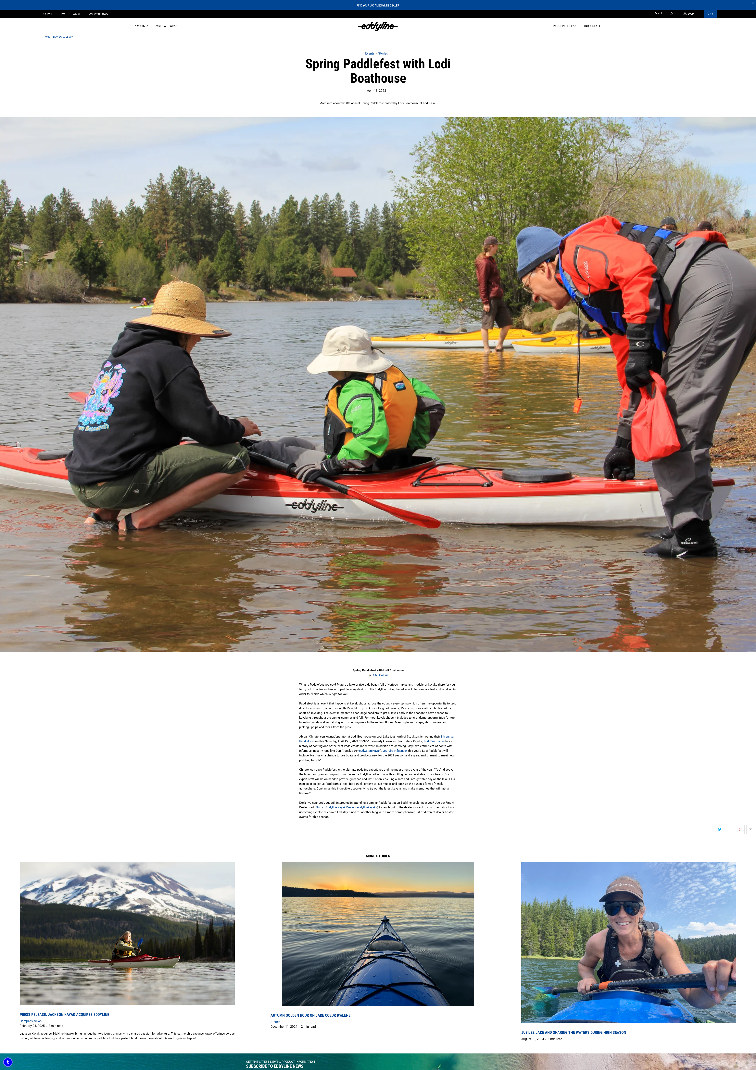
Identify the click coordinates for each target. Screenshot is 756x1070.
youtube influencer (395, 751)
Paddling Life (563, 26)
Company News (31, 1021)
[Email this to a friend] (750, 829)
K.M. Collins (380, 675)
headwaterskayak (369, 751)
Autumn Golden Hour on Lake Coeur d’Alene (310, 1015)
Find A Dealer (592, 26)
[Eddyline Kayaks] (378, 26)
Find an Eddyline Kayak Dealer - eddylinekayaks (346, 807)
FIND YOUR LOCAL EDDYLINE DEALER (378, 5)
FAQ (63, 13)
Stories (383, 53)
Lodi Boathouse (434, 741)
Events (369, 53)
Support (47, 13)
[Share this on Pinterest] (740, 829)
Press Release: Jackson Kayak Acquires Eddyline (64, 1014)
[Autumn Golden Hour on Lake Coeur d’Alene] (378, 934)
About (76, 13)
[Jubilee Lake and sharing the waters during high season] (628, 942)
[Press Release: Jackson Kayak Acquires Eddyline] (127, 933)
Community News (98, 13)
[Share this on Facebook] (730, 829)
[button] (8, 1062)
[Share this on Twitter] (720, 829)
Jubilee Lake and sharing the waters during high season (573, 1032)
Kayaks (140, 26)
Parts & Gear (164, 26)
